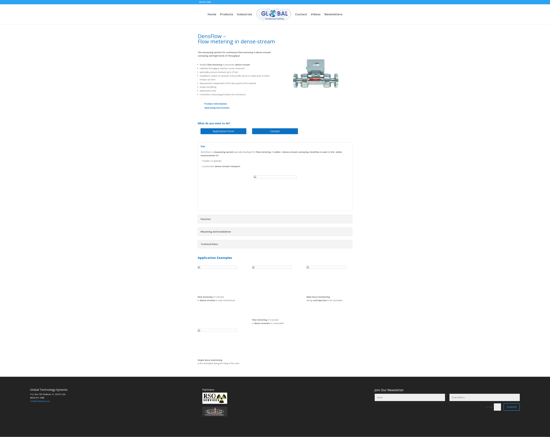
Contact (301, 14)
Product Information (215, 103)
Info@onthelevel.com (40, 401)
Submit (512, 407)
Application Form (223, 131)
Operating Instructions (216, 107)
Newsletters (333, 14)
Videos (316, 14)
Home (212, 14)
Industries (244, 14)
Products (226, 14)
